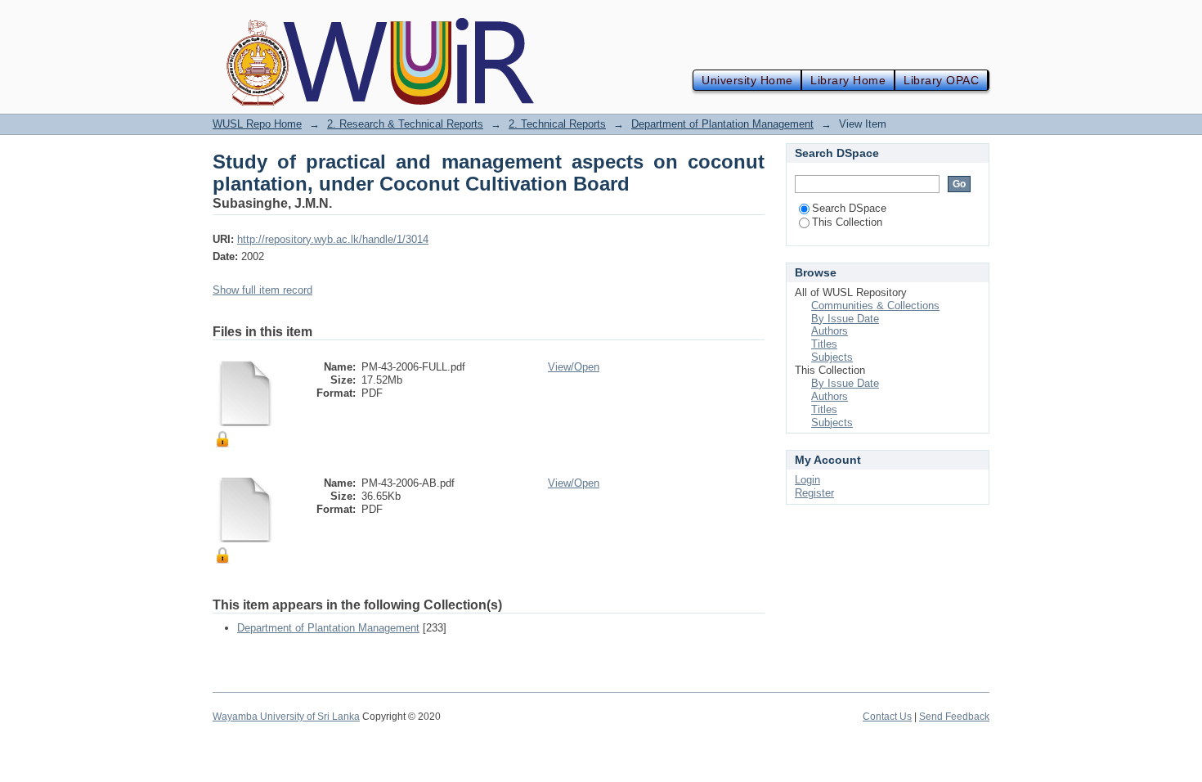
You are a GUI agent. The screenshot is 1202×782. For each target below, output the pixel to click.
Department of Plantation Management (722, 124)
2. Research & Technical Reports (405, 124)
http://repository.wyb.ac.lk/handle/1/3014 (332, 239)
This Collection (847, 222)
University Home (747, 80)
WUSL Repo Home (257, 124)
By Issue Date (845, 318)
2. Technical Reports (557, 124)
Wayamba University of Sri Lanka (286, 716)
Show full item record (262, 290)
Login (807, 480)
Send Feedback (954, 716)
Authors (829, 331)
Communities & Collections (875, 305)
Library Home (848, 80)
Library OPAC (941, 80)
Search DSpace (849, 208)
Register (814, 493)
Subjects (832, 357)
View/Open (573, 367)
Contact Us (887, 716)
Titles (824, 344)
